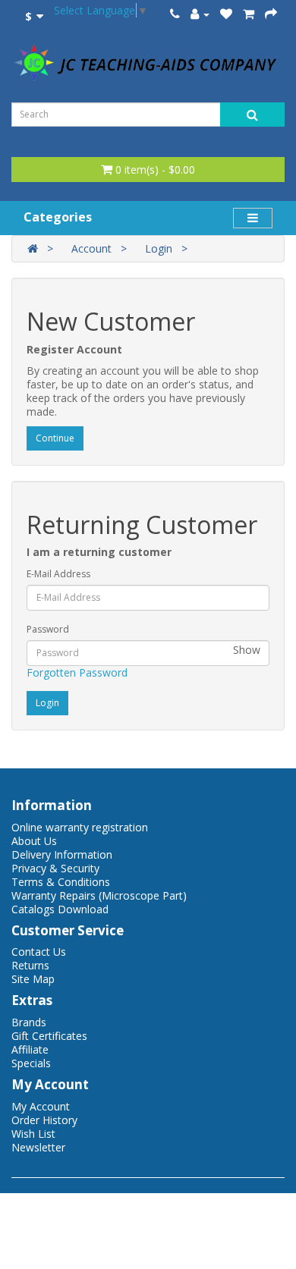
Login (158, 248)
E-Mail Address (58, 573)
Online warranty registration (79, 827)
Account (91, 248)
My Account (40, 1106)
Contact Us (38, 951)
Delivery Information (61, 854)
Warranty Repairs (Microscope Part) (99, 895)
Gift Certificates (49, 1036)
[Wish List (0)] (226, 14)
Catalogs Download (60, 909)
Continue (55, 438)
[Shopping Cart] (248, 14)
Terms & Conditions (60, 882)
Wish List (33, 1133)
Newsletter (38, 1147)
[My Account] (200, 14)
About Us (34, 841)
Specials (31, 1063)
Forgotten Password (77, 672)
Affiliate (30, 1049)
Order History (44, 1120)
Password (48, 629)
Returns (30, 965)
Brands (28, 1022)
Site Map (33, 979)
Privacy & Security (55, 868)
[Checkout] (271, 14)
